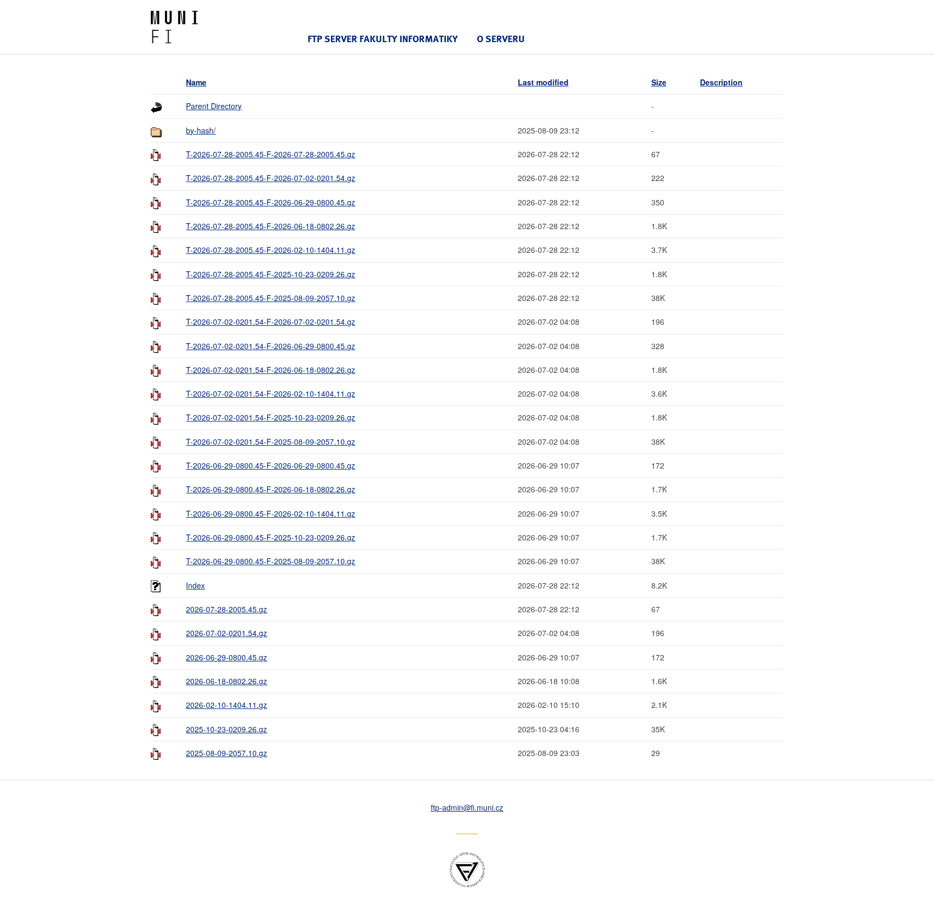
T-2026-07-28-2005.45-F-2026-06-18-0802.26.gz (270, 225)
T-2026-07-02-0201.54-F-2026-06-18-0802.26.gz (270, 369)
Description (721, 82)
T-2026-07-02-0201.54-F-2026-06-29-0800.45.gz (270, 345)
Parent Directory (214, 106)
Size (658, 82)
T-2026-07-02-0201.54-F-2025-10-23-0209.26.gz (270, 417)
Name (196, 82)
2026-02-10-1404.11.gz (226, 704)
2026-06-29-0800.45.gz (226, 657)
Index (195, 585)
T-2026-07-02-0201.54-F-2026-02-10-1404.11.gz (270, 393)
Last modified (543, 82)
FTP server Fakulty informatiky (383, 38)
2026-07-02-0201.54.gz (226, 632)
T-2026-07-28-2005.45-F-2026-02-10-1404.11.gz (270, 249)
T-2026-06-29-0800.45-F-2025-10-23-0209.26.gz (270, 537)
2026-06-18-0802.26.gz (226, 681)
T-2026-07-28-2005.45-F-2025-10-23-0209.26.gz (270, 274)
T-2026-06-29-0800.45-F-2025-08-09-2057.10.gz (270, 561)
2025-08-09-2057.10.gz (226, 752)
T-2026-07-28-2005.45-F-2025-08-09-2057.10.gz (270, 297)
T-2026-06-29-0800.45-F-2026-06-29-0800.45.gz (270, 465)
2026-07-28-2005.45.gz (226, 609)
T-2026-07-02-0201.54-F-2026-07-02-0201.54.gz (270, 321)
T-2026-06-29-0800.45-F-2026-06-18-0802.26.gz (270, 489)
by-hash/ (201, 130)
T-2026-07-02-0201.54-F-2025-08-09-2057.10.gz (270, 441)
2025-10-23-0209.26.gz (226, 729)
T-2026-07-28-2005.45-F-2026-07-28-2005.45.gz (270, 154)
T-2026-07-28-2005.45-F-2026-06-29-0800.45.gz (270, 202)
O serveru (501, 38)
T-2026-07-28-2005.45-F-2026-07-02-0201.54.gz (270, 177)
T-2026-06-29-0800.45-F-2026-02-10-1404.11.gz (270, 513)
